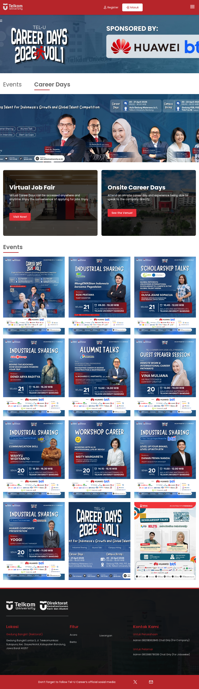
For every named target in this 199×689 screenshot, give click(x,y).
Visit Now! (20, 217)
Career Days (52, 84)
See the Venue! (122, 213)
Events (12, 84)
